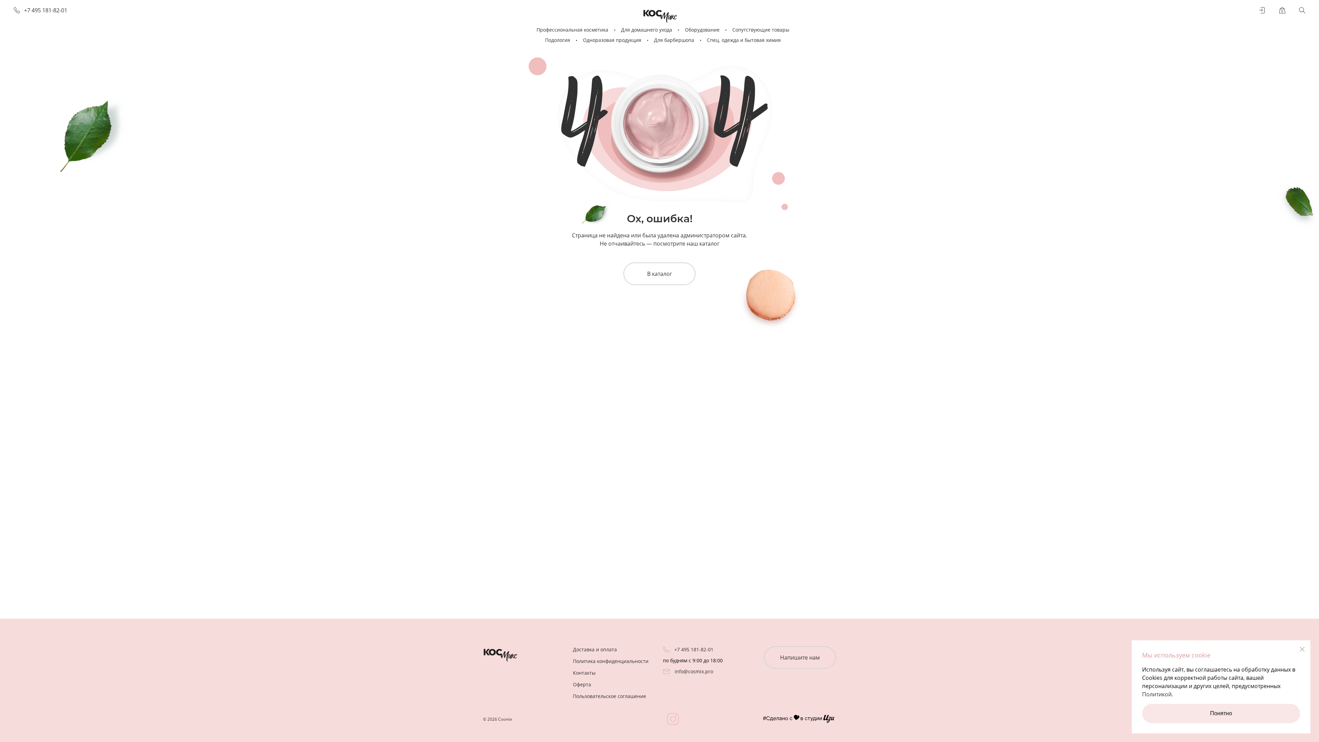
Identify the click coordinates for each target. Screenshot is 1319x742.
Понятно (1221, 713)
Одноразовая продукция (612, 40)
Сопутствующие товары (760, 29)
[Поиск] (1302, 10)
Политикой (1157, 694)
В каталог (659, 274)
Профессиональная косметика (572, 29)
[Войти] (1262, 10)
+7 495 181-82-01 (45, 10)
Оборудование (702, 29)
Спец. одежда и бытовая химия (744, 40)
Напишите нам (800, 657)
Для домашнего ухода (646, 29)
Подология (557, 40)
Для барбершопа (674, 40)
